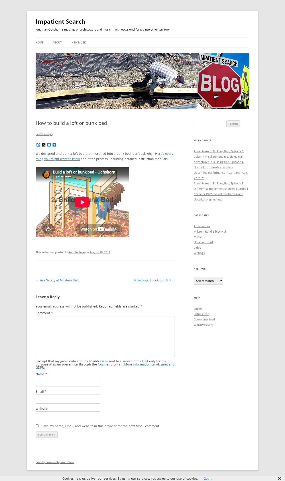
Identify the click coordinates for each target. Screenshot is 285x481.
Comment (44, 313)
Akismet (104, 364)
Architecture (76, 252)
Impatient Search (60, 21)
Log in (198, 309)
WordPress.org (203, 325)
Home (40, 42)
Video (197, 248)
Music (198, 237)
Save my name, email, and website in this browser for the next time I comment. (101, 426)
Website (42, 409)
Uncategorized (203, 242)
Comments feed (204, 319)
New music (79, 42)
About (57, 42)
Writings (199, 253)
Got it (208, 478)
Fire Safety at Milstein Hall (57, 280)
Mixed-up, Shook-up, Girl (154, 280)
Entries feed (201, 314)
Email (41, 391)
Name (41, 374)
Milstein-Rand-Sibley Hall (210, 231)
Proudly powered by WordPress (55, 462)
